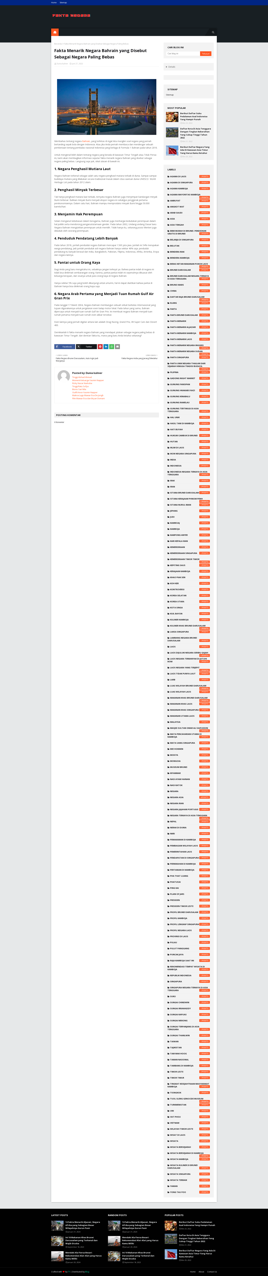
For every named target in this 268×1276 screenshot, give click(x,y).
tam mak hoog (186, 1053)
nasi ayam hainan (186, 779)
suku (186, 996)
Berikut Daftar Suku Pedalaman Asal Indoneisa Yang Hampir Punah (193, 116)
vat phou (186, 1116)
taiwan (186, 1041)
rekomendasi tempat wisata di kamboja (186, 968)
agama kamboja (186, 188)
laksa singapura (186, 631)
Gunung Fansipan (186, 384)
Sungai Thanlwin (186, 1035)
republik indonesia (186, 975)
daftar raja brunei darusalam (187, 297)
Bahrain (86, 141)
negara (186, 791)
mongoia (186, 761)
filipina (186, 372)
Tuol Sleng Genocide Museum (186, 1099)
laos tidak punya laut (186, 673)
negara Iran (186, 803)
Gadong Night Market (186, 378)
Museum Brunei (186, 767)
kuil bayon (186, 613)
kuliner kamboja (186, 619)
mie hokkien (186, 749)
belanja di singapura (186, 239)
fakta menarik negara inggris (187, 346)
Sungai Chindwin (186, 1002)
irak (186, 480)
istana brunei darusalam (186, 492)
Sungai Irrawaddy (186, 1008)
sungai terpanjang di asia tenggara (185, 1028)
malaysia (186, 722)
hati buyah (186, 429)
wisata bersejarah (186, 1147)
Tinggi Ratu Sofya (80, 386)
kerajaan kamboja (186, 571)
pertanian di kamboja (186, 869)
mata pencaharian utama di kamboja (185, 735)
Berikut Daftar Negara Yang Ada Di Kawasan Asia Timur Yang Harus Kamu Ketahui (195, 150)
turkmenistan (186, 1104)
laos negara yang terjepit (186, 668)
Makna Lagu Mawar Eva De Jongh (87, 395)
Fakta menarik (186, 321)
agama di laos (186, 176)
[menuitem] (55, 32)
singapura (186, 981)
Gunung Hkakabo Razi (186, 390)
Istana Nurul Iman (186, 504)
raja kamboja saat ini (186, 960)
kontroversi (186, 589)
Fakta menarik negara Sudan (186, 352)
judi (186, 516)
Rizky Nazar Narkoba (82, 383)
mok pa (186, 755)
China (186, 290)
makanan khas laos (186, 703)
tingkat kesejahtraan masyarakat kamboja (188, 1085)
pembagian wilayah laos (186, 845)
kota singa (186, 607)
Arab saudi (186, 212)
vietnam (186, 1122)
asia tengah (186, 224)
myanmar (186, 773)
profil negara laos (186, 930)
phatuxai (186, 882)
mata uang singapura (186, 742)
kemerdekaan (186, 547)
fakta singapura (186, 357)
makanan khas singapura (186, 709)
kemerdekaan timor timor (186, 560)
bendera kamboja (186, 257)
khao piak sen (186, 577)
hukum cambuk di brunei (186, 435)
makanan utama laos (186, 716)
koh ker (186, 583)
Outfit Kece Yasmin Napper (85, 392)
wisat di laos (186, 1135)
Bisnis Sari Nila (79, 389)
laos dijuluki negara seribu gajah (189, 653)
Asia (186, 218)
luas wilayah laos (186, 691)
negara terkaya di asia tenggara (188, 816)
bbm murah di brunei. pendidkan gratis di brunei (187, 232)
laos (186, 646)
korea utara (186, 601)
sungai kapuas (186, 1014)
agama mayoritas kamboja (186, 195)
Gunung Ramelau (186, 402)
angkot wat (186, 206)
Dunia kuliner (62, 63)
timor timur (186, 1077)
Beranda (58, 43)
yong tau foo (186, 1192)
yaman (186, 1186)
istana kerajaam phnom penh (186, 499)
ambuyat (186, 200)
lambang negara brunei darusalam (185, 639)
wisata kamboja (186, 1159)
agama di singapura (186, 182)
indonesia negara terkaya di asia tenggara (187, 473)
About (201, 1271)
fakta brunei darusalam (186, 315)
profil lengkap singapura (186, 924)
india (186, 459)
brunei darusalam (186, 270)
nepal (186, 821)
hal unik (186, 417)
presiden (186, 900)
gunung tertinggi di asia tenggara (185, 410)
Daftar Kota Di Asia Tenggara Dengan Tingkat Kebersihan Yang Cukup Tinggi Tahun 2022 (195, 133)
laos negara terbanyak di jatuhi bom (187, 660)
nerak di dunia (186, 827)
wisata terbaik (186, 1180)
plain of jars (186, 894)
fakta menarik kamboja (186, 333)
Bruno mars (186, 284)
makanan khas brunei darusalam (189, 698)
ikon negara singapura (186, 453)
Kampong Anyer (186, 535)
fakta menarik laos (186, 339)
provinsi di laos (186, 936)
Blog (87, 1271)
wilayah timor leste (186, 1128)
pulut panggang (186, 948)
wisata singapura (186, 1174)
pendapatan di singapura (186, 857)
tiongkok (186, 1092)
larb (186, 679)
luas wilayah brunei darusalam (188, 686)
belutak (186, 245)
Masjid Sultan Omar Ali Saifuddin (189, 729)
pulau (186, 942)
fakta (186, 309)
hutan (186, 441)
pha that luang (186, 875)
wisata (186, 1141)
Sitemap (63, 2)
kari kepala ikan (186, 541)
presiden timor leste (186, 906)
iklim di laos (186, 447)
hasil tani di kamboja (186, 423)
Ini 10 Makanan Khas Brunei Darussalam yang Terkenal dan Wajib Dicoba (81, 1240)
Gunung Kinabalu (186, 396)
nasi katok (186, 785)
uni (186, 1110)
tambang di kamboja (186, 1065)
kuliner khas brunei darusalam (187, 626)
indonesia (186, 465)
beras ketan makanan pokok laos (189, 264)
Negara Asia (186, 797)
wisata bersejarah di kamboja (187, 1154)
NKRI (186, 833)
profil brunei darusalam (186, 912)
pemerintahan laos (186, 851)
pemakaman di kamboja (186, 839)
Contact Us (212, 1271)
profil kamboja (186, 918)
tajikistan (186, 1047)
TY (69, 1271)
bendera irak (186, 251)
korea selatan (186, 595)
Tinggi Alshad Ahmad (82, 377)
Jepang (186, 510)
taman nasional (186, 1059)
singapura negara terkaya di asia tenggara (188, 989)
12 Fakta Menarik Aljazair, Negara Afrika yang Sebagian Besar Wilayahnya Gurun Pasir (82, 1225)
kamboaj (186, 522)
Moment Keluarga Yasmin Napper (88, 380)
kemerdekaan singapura (186, 553)
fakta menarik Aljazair (186, 327)
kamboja (186, 529)
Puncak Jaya (186, 954)
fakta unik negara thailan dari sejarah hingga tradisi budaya (186, 365)
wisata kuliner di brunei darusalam (185, 1166)
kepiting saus (186, 565)
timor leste (186, 1071)
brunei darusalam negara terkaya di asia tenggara (188, 277)
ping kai (186, 888)
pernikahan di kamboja (186, 863)
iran (186, 486)
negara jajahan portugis (186, 809)
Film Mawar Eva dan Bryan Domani (88, 398)
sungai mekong (186, 1020)
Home (54, 2)
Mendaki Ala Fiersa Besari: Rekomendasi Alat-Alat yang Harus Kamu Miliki (83, 1255)
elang (186, 303)
